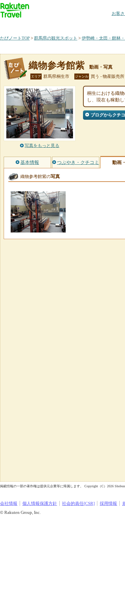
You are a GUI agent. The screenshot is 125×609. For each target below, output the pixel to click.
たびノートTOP (15, 38)
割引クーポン (105, 25)
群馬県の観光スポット (55, 38)
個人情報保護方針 (39, 503)
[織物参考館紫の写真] (38, 229)
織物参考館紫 (57, 65)
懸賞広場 (78, 25)
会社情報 (8, 503)
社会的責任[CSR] (78, 503)
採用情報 (108, 503)
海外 (50, 25)
